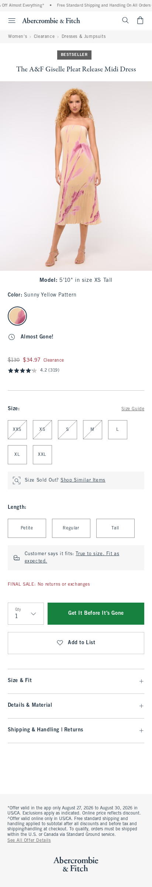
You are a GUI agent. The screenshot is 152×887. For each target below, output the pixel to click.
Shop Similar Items (83, 480)
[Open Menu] (9, 20)
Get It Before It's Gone (96, 613)
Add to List (82, 643)
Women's (17, 37)
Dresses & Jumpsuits (84, 37)
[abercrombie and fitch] (51, 20)
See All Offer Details (29, 840)
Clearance (44, 37)
